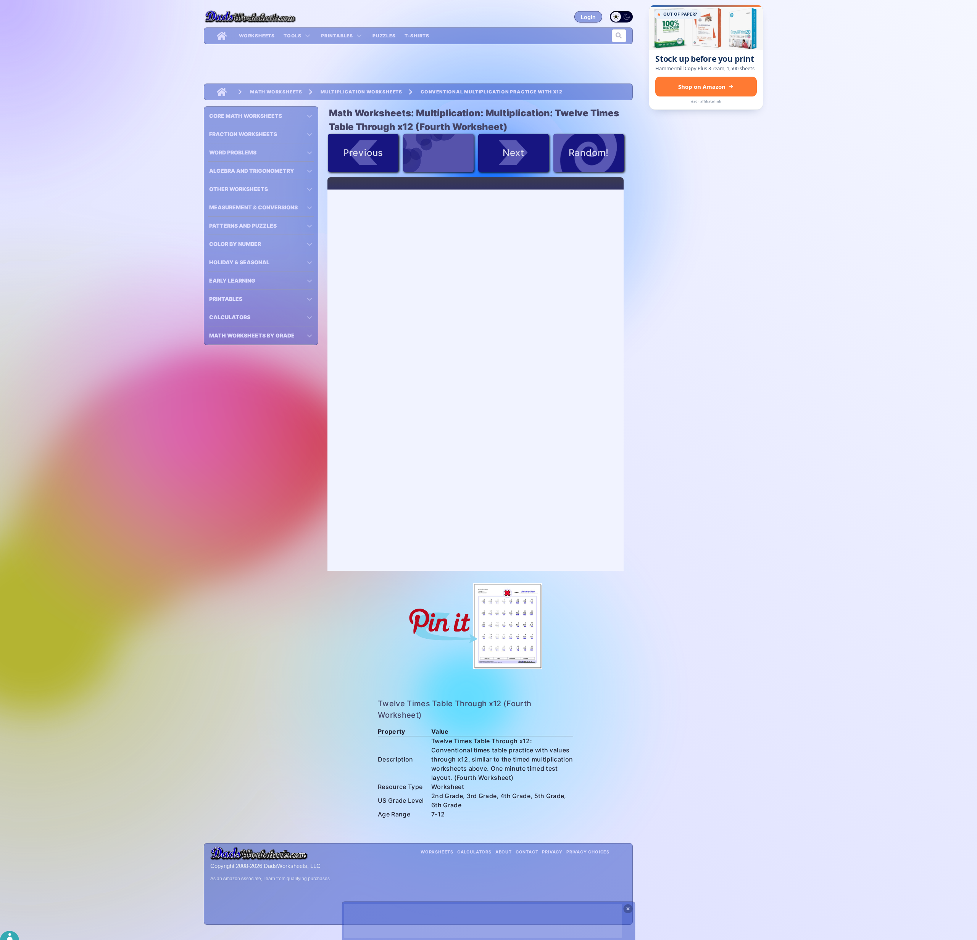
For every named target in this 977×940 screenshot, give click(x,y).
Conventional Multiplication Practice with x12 (492, 92)
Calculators (474, 852)
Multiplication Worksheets (361, 92)
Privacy (552, 852)
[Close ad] (628, 908)
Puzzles (384, 36)
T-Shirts (417, 36)
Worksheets (257, 36)
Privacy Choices (587, 852)
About (503, 852)
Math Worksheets (276, 92)
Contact (527, 852)
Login (588, 17)
